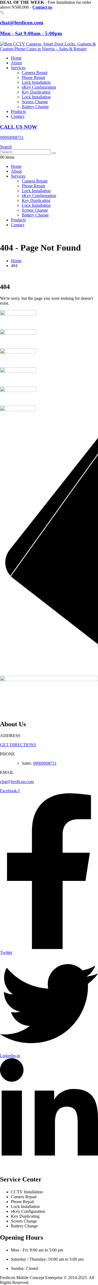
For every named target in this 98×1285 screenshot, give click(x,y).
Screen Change (35, 101)
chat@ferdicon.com (17, 781)
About (16, 63)
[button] (6, 146)
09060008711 (45, 763)
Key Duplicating (36, 92)
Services (18, 67)
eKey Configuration (39, 87)
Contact (17, 116)
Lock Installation (36, 82)
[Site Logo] (49, 48)
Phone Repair (33, 77)
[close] (2, 13)
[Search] (53, 153)
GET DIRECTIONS (18, 745)
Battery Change (35, 106)
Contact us (42, 7)
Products (18, 111)
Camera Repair (35, 72)
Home (16, 58)
